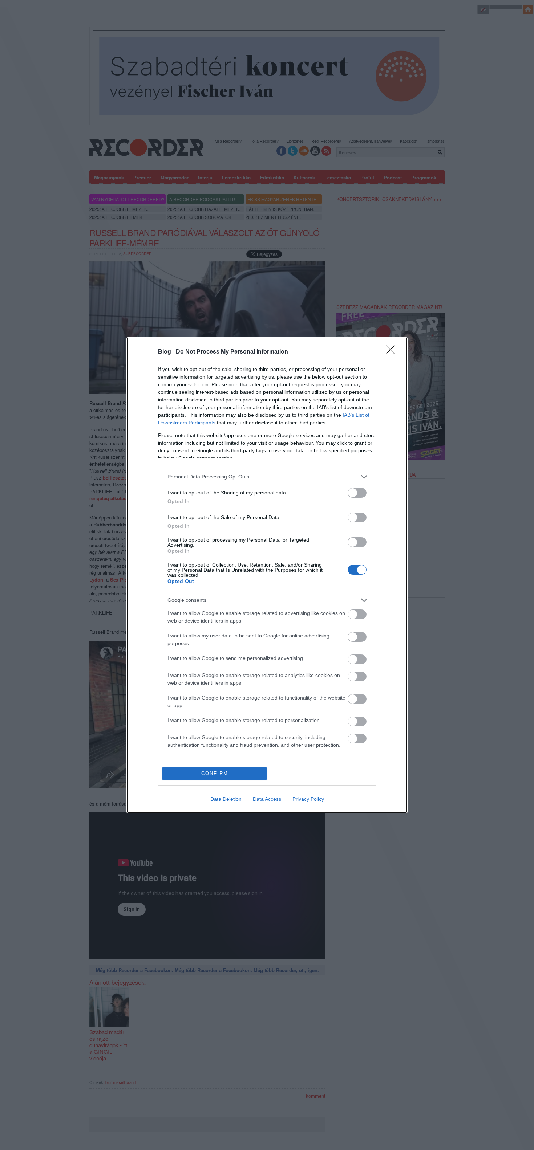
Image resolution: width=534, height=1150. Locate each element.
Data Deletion (226, 799)
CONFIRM (214, 773)
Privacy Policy (308, 799)
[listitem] (267, 477)
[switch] (357, 493)
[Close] (393, 352)
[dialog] (267, 575)
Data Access (267, 799)
